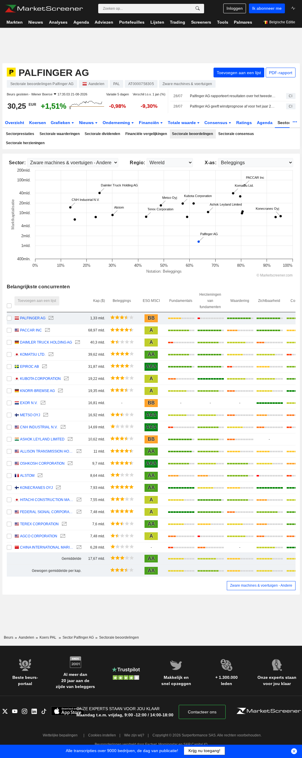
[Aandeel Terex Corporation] (63, 524)
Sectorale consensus (236, 134)
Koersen (37, 122)
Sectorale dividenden (102, 134)
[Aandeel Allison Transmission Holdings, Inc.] (78, 451)
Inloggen (234, 8)
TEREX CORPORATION (39, 524)
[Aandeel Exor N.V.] (42, 403)
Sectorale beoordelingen (192, 134)
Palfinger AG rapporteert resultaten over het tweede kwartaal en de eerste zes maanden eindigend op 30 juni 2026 (233, 96)
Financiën (149, 122)
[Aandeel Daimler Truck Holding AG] (77, 342)
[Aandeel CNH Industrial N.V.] (62, 427)
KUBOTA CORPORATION (40, 379)
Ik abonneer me (267, 8)
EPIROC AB (29, 367)
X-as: (210, 162)
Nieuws (87, 122)
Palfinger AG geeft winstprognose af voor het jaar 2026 (233, 106)
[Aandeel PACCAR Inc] (47, 330)
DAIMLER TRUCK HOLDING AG (46, 342)
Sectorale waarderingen (60, 134)
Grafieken (61, 122)
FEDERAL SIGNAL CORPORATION (46, 512)
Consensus (216, 122)
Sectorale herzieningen (25, 143)
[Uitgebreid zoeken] (197, 8)
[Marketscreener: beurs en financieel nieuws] (44, 8)
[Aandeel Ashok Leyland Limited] (69, 439)
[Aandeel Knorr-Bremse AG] (60, 391)
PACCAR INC (31, 330)
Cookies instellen (102, 735)
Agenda (265, 122)
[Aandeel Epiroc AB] (44, 367)
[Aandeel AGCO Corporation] (62, 536)
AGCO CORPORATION (38, 536)
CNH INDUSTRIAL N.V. (39, 427)
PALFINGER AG (32, 318)
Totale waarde (182, 122)
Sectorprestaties (20, 134)
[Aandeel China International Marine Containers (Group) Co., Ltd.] (78, 547)
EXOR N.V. (28, 403)
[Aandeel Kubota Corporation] (66, 379)
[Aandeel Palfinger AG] (50, 318)
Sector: (17, 162)
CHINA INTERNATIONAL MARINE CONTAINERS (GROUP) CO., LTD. (46, 547)
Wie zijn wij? (134, 735)
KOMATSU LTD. (32, 354)
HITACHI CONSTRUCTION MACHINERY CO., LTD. (46, 500)
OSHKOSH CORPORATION (42, 463)
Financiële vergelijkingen (146, 134)
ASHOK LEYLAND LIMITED (42, 439)
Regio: (137, 162)
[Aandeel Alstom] (39, 476)
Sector (285, 122)
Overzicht (14, 122)
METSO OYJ (30, 415)
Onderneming (117, 122)
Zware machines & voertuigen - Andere (261, 585)
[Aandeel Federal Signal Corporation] (78, 512)
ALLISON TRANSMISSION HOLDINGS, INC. (46, 451)
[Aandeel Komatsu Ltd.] (50, 355)
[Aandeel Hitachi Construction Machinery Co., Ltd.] (78, 500)
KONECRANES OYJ (36, 488)
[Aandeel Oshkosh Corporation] (69, 464)
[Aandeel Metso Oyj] (45, 415)
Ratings (244, 122)
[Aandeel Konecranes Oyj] (58, 488)
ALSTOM (27, 476)
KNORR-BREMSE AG (37, 391)
